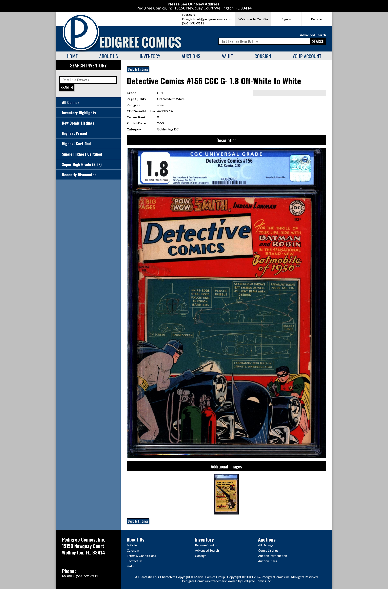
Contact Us (134, 561)
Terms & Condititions (141, 556)
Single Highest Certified (82, 154)
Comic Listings (268, 550)
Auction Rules (267, 561)
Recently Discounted (79, 174)
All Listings (265, 545)
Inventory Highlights (79, 112)
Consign (263, 56)
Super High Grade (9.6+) (82, 164)
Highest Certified (76, 143)
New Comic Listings (78, 123)
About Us (108, 56)
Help (130, 566)
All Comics (70, 102)
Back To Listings (138, 69)
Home (72, 56)
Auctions (191, 56)
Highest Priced (74, 133)
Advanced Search (313, 35)
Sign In (286, 19)
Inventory (150, 56)
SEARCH (318, 41)
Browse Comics (206, 545)
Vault (227, 56)
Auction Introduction (272, 556)
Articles (132, 545)
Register (317, 19)
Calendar (133, 550)
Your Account (307, 56)
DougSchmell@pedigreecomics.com (207, 19)
